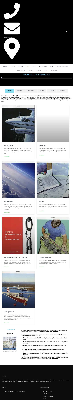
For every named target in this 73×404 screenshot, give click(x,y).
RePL (51, 66)
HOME (5, 66)
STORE (39, 70)
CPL (28, 66)
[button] (66, 32)
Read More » (7, 156)
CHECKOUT (54, 70)
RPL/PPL (20, 66)
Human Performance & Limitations (15, 257)
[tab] (9, 91)
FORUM (31, 70)
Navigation (42, 145)
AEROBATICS (43, 66)
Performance (8, 145)
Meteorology (8, 201)
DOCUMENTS (21, 70)
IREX (34, 66)
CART (46, 70)
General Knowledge (45, 257)
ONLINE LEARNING (62, 66)
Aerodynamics (9, 312)
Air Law (41, 201)
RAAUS (13, 66)
